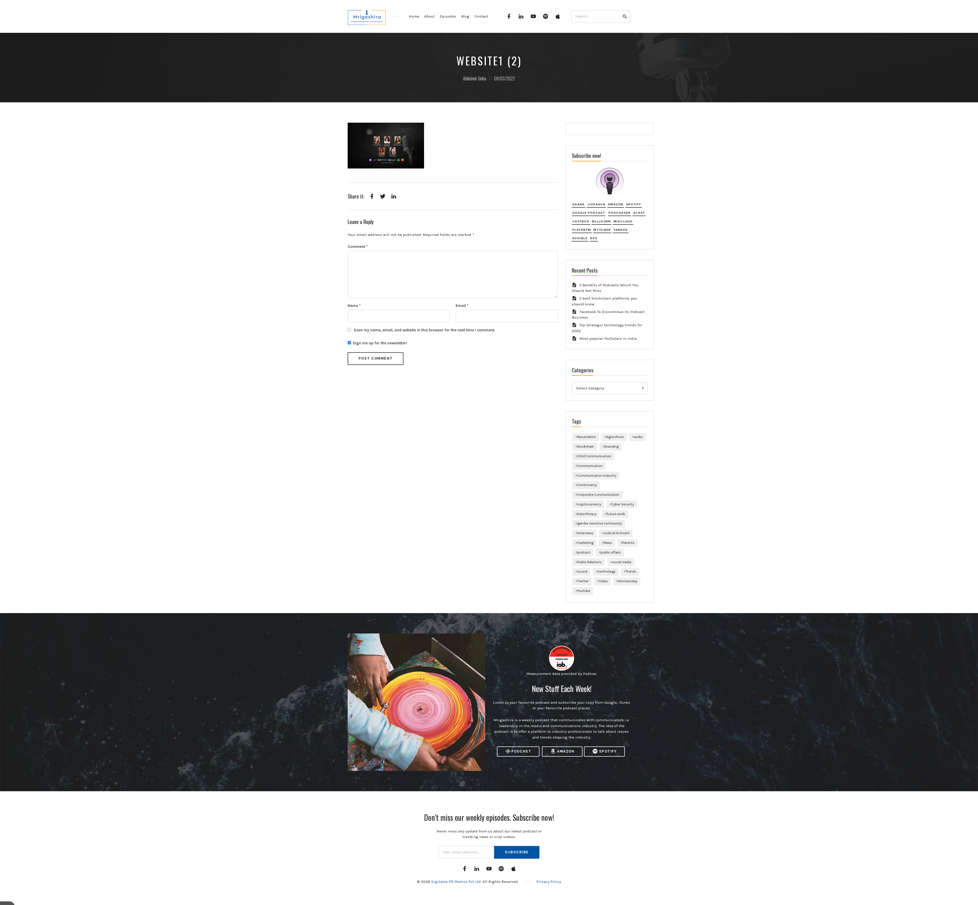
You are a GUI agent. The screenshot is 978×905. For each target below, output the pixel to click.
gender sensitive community (599, 523)
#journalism (586, 437)
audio (638, 437)
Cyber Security (623, 504)
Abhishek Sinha (474, 78)
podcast (583, 552)
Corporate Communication (598, 495)
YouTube (583, 591)
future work (616, 514)
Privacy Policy (548, 881)
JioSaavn (596, 204)
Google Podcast (588, 213)
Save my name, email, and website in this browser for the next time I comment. (424, 330)
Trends (631, 571)
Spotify (633, 204)
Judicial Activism (617, 533)
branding (612, 446)
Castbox (580, 221)
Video (603, 581)
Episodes (448, 16)
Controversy (587, 485)
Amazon (615, 204)
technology (606, 571)
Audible (580, 238)
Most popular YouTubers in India (608, 338)
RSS (593, 238)
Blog (465, 16)
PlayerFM (581, 230)
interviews (585, 533)
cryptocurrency (589, 504)
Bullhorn (601, 221)
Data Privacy (586, 514)
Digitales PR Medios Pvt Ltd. (457, 881)
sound (582, 571)
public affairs (611, 552)
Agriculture (615, 437)
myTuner (602, 230)
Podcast (521, 751)
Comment (358, 246)
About (429, 16)
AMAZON (565, 751)
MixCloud (623, 221)
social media (621, 562)
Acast (639, 213)
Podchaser (619, 213)
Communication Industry (596, 475)
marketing (585, 543)
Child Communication (594, 456)
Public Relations (589, 562)
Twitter (583, 581)
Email (462, 305)
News (608, 543)
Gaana (578, 204)
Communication (590, 466)
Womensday (627, 581)
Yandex (621, 230)
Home (414, 16)
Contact (481, 16)
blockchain (585, 446)
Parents (628, 543)
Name (354, 305)
